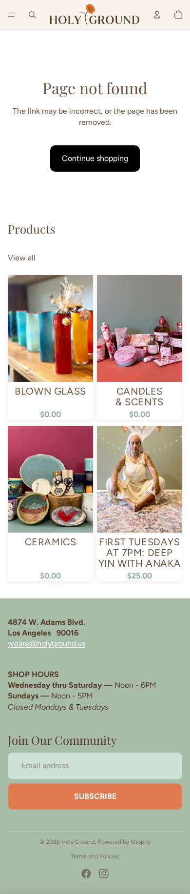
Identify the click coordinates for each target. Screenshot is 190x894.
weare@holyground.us (46, 643)
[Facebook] (86, 873)
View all (22, 257)
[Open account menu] (157, 14)
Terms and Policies (95, 856)
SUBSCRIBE (95, 796)
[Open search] (32, 14)
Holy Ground (78, 841)
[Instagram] (104, 873)
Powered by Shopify (124, 841)
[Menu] (11, 14)
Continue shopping (95, 158)
